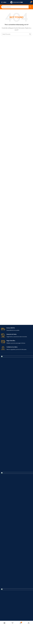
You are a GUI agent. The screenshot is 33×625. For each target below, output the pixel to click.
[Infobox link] (16, 329)
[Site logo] (16, 2)
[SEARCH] (30, 6)
